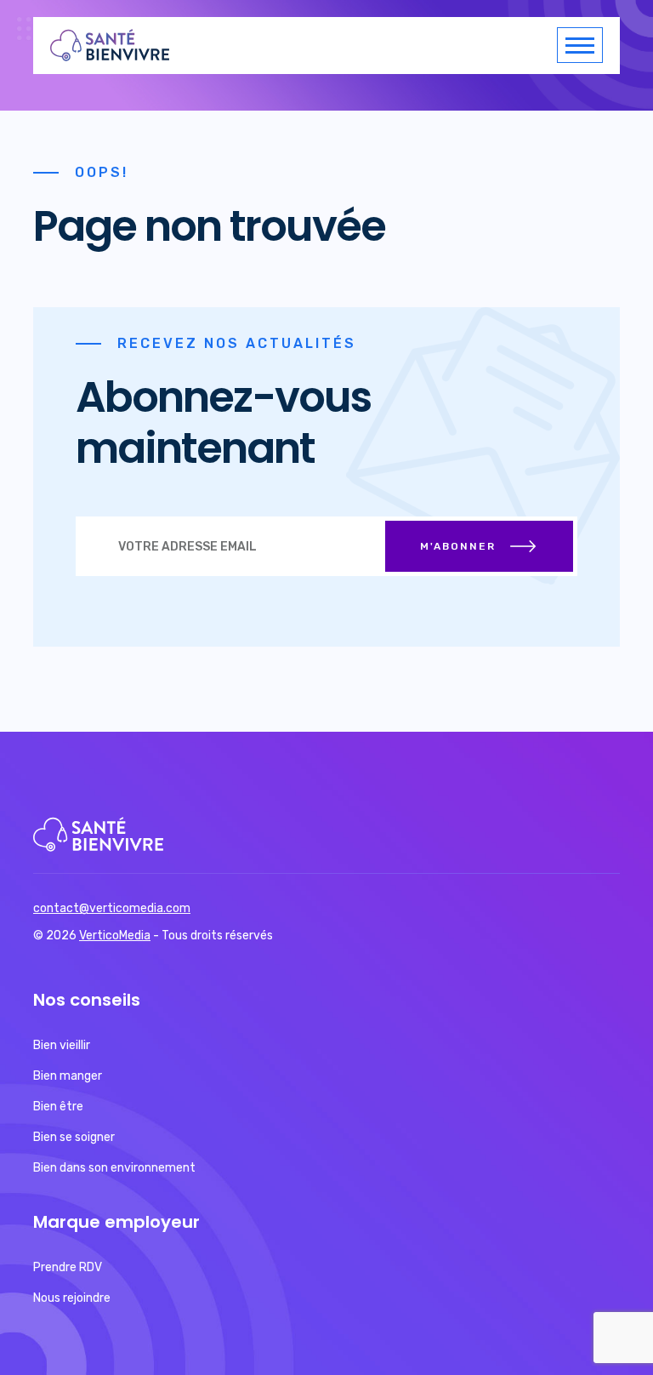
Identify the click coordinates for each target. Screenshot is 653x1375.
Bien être (58, 1106)
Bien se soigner (74, 1137)
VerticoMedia (114, 935)
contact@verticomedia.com (111, 908)
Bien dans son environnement (114, 1168)
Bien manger (67, 1076)
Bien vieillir (61, 1045)
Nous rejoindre (72, 1298)
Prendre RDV (67, 1267)
